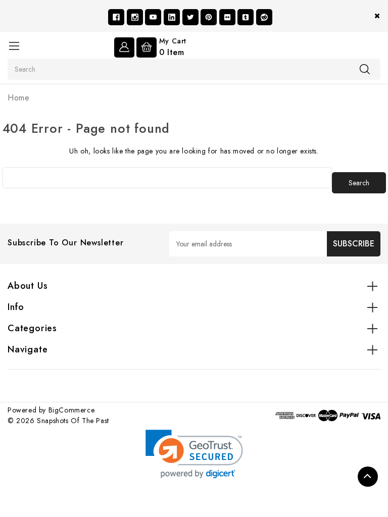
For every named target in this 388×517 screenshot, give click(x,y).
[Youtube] (153, 17)
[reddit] (264, 17)
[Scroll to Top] (368, 477)
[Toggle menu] (14, 46)
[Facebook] (116, 17)
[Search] (365, 69)
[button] (194, 454)
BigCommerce (71, 410)
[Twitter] (190, 17)
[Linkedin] (172, 17)
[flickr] (227, 17)
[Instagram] (135, 17)
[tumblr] (245, 17)
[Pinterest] (209, 17)
